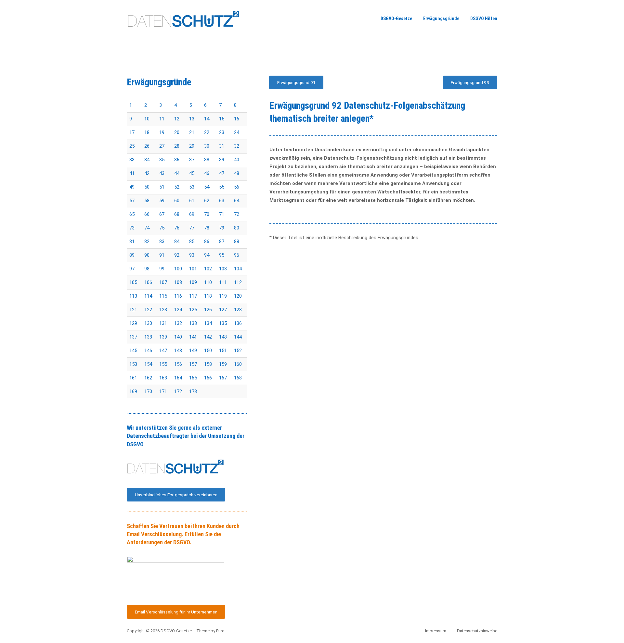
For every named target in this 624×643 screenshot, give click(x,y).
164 (178, 378)
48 (236, 173)
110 (208, 282)
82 (147, 241)
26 (147, 146)
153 (133, 364)
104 (238, 269)
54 (206, 187)
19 (161, 132)
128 (238, 310)
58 (147, 201)
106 (148, 282)
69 (191, 214)
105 (133, 282)
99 (161, 269)
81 (132, 241)
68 (176, 214)
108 (178, 282)
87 (221, 241)
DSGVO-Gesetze (396, 18)
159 (223, 364)
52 (176, 187)
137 (133, 337)
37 (191, 160)
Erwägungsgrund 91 (296, 82)
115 (163, 296)
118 (208, 296)
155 (163, 364)
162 (148, 378)
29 (191, 146)
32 (236, 146)
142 (208, 337)
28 (176, 146)
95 (221, 255)
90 (147, 255)
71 (221, 214)
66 (147, 214)
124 (178, 310)
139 (163, 337)
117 (193, 296)
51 (161, 187)
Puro (220, 630)
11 (161, 119)
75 (161, 228)
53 (191, 187)
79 (221, 228)
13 (191, 119)
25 (132, 146)
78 (206, 228)
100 (178, 269)
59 (161, 201)
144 (238, 337)
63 (221, 201)
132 (178, 323)
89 (132, 255)
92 (176, 255)
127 (223, 310)
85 (191, 241)
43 (161, 173)
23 (221, 132)
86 (206, 241)
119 (223, 296)
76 (176, 228)
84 (176, 241)
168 (238, 378)
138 (148, 337)
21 (191, 132)
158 (208, 364)
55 (221, 187)
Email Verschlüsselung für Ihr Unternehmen (176, 611)
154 (148, 364)
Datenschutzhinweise (477, 630)
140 (178, 337)
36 (176, 160)
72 (236, 214)
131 (163, 323)
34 (147, 160)
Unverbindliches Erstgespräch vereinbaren (176, 494)
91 (161, 255)
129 (133, 323)
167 (223, 378)
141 (193, 337)
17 (132, 132)
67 (161, 214)
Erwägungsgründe (441, 18)
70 (206, 214)
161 (133, 378)
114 (148, 296)
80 (236, 228)
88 (236, 241)
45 (191, 173)
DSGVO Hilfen (483, 18)
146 (148, 350)
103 (223, 269)
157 (193, 364)
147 (163, 350)
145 (133, 350)
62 (206, 201)
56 (236, 187)
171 (163, 391)
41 (132, 173)
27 (161, 146)
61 (191, 201)
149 (193, 350)
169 (133, 391)
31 (221, 146)
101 (193, 269)
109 (193, 282)
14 (206, 119)
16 (236, 119)
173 (193, 391)
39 (221, 160)
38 (206, 160)
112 (238, 282)
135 (223, 323)
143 (223, 337)
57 (132, 201)
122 (148, 310)
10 (147, 119)
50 (147, 187)
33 (132, 160)
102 (208, 269)
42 (147, 173)
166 (208, 378)
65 (132, 214)
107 (163, 282)
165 (193, 378)
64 (236, 201)
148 (178, 350)
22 (206, 132)
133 (193, 323)
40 (236, 160)
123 (163, 310)
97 (132, 269)
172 (178, 391)
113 (133, 296)
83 (161, 241)
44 (176, 173)
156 (178, 364)
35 (161, 160)
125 (193, 310)
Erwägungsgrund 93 (470, 82)
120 (238, 296)
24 (236, 132)
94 (206, 255)
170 (148, 391)
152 (238, 350)
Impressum (435, 630)
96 (236, 255)
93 (191, 255)
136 (238, 323)
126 (208, 310)
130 (148, 323)
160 (238, 364)
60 (176, 201)
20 (176, 132)
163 (163, 378)
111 (223, 282)
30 (206, 146)
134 (208, 323)
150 (208, 350)
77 (191, 228)
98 (147, 269)
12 (176, 119)
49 (132, 187)
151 (223, 350)
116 (178, 296)
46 (206, 173)
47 (221, 173)
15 (221, 119)
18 (147, 132)
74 (147, 228)
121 (133, 310)
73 (132, 228)
